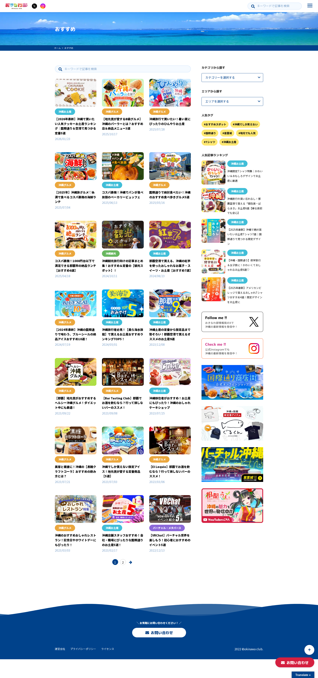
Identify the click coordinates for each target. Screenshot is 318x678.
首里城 (228, 133)
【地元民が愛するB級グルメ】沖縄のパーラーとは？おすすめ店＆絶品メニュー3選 (122, 123)
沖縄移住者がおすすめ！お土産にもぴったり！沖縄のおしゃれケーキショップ (169, 403)
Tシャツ (210, 142)
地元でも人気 (248, 133)
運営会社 (60, 649)
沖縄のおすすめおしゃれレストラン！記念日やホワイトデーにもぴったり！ (75, 540)
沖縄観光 (111, 253)
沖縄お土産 (65, 111)
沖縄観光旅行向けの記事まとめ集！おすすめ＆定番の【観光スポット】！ (122, 265)
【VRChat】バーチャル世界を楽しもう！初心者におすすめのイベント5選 (169, 540)
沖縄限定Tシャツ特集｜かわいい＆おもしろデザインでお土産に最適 (245, 176)
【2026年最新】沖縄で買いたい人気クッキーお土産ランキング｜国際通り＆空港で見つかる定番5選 (75, 126)
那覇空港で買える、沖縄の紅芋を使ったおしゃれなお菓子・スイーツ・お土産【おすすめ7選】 (170, 265)
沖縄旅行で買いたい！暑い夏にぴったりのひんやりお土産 (169, 121)
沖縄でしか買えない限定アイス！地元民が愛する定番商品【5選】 (121, 471)
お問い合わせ (162, 632)
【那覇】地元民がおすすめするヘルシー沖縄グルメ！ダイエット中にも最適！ (75, 403)
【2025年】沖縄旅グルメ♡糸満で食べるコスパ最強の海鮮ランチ (75, 197)
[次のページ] (131, 562)
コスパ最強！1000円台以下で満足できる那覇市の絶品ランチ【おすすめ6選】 (75, 265)
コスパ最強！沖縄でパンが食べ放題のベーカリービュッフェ (122, 194)
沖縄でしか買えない (246, 124)
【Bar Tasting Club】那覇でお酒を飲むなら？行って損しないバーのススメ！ (122, 403)
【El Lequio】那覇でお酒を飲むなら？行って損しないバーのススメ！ (169, 471)
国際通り (211, 133)
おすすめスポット (216, 124)
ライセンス (107, 649)
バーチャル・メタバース (167, 528)
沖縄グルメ (112, 111)
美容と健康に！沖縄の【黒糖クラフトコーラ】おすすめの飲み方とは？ (75, 471)
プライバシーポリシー (83, 649)
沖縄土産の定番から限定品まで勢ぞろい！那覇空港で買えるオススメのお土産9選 (169, 334)
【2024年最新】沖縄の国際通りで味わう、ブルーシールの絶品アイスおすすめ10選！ (75, 334)
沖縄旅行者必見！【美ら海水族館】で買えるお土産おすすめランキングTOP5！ (122, 334)
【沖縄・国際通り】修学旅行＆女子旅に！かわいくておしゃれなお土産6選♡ (244, 265)
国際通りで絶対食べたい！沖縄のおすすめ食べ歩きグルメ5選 (169, 194)
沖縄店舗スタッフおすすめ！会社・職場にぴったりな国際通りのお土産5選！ (122, 540)
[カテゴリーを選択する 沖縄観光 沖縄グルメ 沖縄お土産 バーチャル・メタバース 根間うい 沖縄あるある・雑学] (232, 77)
